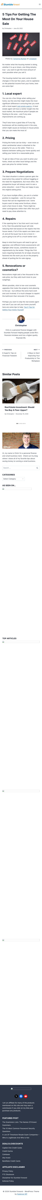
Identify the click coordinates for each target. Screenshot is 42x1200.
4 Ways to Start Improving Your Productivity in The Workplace (32, 355)
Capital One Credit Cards (12, 1148)
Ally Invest (6, 1158)
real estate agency (24, 106)
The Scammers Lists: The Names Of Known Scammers (19, 1123)
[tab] (17, 423)
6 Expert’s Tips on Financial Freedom (9, 353)
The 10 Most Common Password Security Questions (18, 1129)
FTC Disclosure (8, 1174)
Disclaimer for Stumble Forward (14, 1178)
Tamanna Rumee (19, 59)
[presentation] (21, 391)
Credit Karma (7, 1151)
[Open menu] (40, 4)
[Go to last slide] (5, 400)
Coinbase (6, 1154)
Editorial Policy (8, 1181)
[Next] (36, 400)
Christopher (8, 28)
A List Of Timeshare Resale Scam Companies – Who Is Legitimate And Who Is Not (20, 1136)
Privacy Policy (7, 1171)
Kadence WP (22, 1194)
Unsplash (33, 59)
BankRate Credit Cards (11, 1161)
